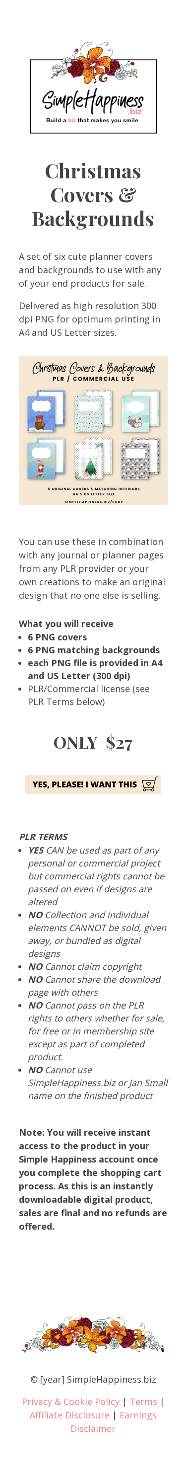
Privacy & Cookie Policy (71, 1401)
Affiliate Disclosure (70, 1415)
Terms (143, 1401)
